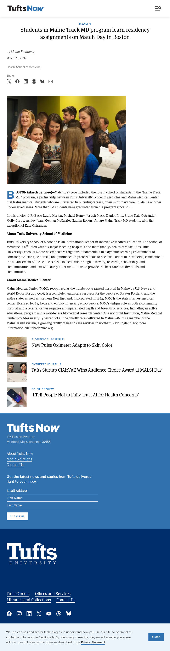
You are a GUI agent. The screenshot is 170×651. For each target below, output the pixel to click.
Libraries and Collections (29, 600)
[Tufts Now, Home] (26, 8)
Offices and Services (52, 593)
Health (85, 24)
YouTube (48, 613)
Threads (58, 613)
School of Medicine (28, 67)
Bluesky (68, 613)
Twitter (38, 613)
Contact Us (15, 464)
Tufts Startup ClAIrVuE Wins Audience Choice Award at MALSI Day (97, 370)
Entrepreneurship (47, 364)
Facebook (9, 613)
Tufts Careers (18, 593)
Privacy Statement (93, 642)
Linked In (29, 613)
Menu (159, 8)
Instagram (19, 613)
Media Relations (22, 51)
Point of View (43, 389)
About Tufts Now (20, 453)
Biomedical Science (48, 339)
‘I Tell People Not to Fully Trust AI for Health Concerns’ (85, 394)
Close (156, 637)
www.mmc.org (42, 328)
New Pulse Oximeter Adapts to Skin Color (72, 345)
